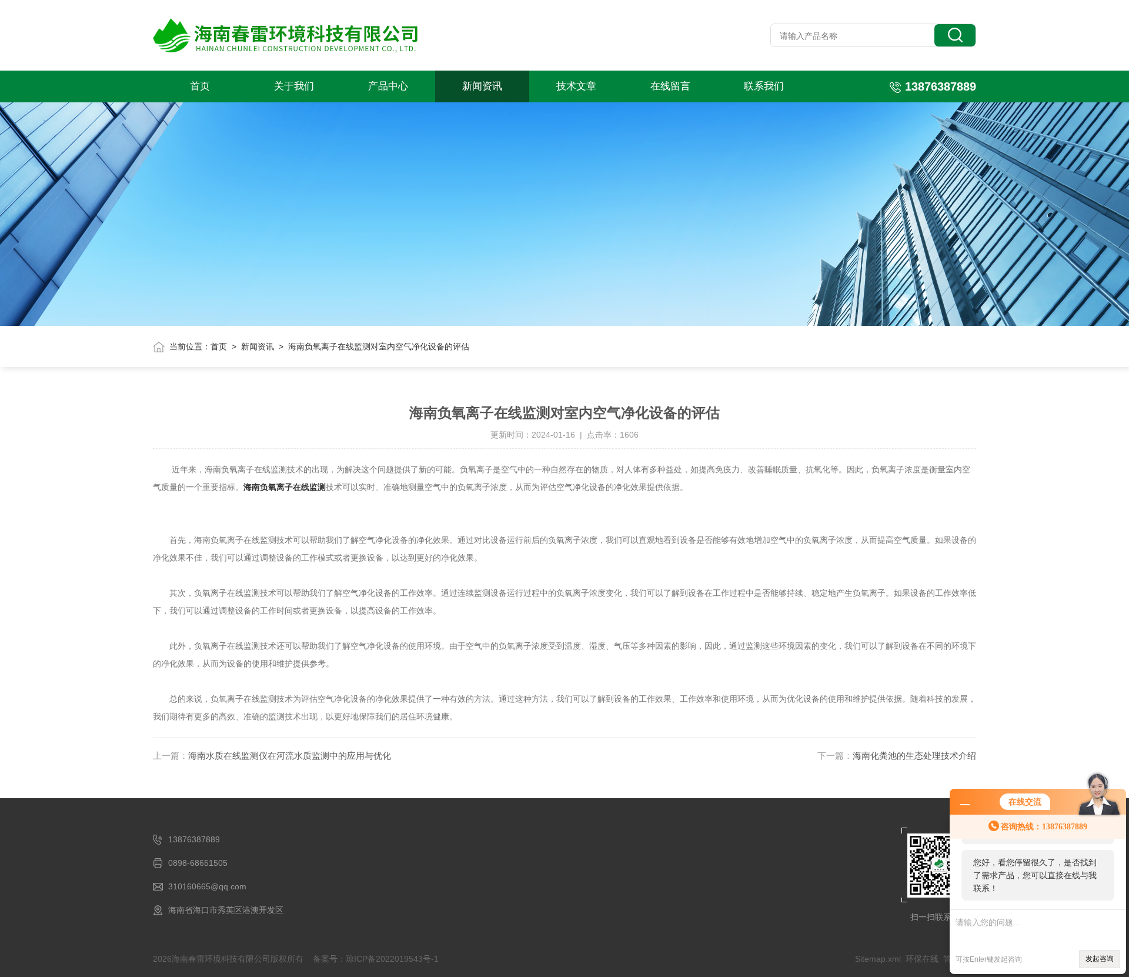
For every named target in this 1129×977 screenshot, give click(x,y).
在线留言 (670, 86)
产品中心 (388, 86)
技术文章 (576, 86)
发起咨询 (1099, 959)
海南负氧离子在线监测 (284, 487)
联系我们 (764, 86)
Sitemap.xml (878, 958)
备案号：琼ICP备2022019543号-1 (376, 958)
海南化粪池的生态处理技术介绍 (914, 756)
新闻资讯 (482, 86)
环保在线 (922, 958)
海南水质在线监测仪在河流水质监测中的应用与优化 (289, 756)
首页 (200, 86)
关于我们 (294, 86)
